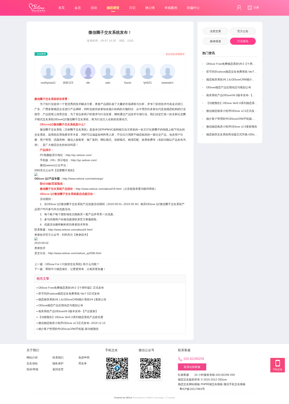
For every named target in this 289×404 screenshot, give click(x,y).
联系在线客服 (192, 366)
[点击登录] (239, 8)
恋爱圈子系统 (64, 170)
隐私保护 (58, 363)
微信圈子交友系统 (51, 129)
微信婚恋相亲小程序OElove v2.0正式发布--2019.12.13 (71, 323)
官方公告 (242, 31)
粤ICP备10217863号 (192, 388)
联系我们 (58, 357)
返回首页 (58, 369)
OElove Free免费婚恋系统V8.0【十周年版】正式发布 (71, 287)
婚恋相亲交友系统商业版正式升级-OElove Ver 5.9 (236, 134)
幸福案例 (171, 7)
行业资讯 (242, 41)
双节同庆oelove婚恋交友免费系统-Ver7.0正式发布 (69, 293)
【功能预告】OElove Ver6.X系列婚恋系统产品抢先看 (70, 317)
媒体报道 (215, 41)
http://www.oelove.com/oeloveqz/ (83, 178)
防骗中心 (193, 7)
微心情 (150, 7)
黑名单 (82, 363)
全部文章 (215, 31)
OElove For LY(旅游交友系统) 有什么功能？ (72, 264)
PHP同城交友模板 (212, 384)
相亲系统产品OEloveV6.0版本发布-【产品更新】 (68, 311)
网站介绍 (32, 357)
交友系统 (48, 119)
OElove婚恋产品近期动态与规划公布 (60, 305)
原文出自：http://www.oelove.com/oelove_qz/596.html (67, 253)
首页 (61, 7)
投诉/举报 (32, 369)
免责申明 (83, 357)
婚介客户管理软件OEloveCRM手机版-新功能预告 (68, 328)
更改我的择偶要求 (175, 54)
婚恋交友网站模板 (189, 384)
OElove (129, 398)
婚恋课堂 (113, 7)
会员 (78, 7)
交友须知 (32, 363)
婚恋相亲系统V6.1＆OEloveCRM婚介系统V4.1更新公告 (72, 299)
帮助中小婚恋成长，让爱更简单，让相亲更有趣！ (75, 269)
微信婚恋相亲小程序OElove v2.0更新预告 (231, 126)
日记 (132, 7)
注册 (256, 7)
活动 (94, 7)
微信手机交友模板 (235, 384)
